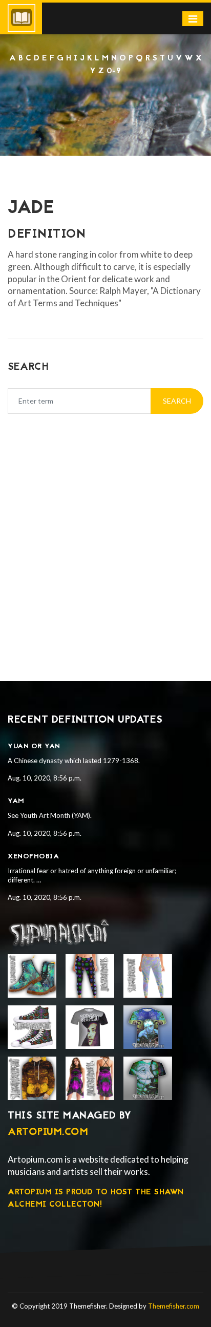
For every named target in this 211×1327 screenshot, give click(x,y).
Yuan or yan (34, 746)
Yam (16, 801)
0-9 (114, 71)
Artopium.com (48, 1132)
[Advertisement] (105, 105)
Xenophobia (33, 856)
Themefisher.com (173, 1306)
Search (177, 400)
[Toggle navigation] (192, 18)
